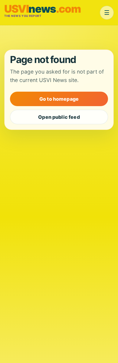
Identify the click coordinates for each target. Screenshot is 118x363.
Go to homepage (59, 99)
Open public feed (59, 117)
